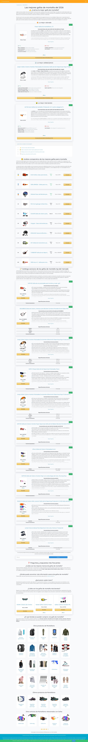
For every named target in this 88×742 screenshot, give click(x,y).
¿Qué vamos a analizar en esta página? (24, 143)
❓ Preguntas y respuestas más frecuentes (28, 153)
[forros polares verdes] (66, 632)
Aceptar (73, 740)
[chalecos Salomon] (21, 648)
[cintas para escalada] (66, 664)
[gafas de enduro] (54, 718)
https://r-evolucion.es (59, 735)
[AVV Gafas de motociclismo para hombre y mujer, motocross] (25, 243)
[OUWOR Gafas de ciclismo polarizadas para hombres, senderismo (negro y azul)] (25, 214)
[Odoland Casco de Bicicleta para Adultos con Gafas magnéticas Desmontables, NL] (25, 194)
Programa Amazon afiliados (27, 735)
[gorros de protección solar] (32, 679)
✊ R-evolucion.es (5, 1)
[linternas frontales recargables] (66, 648)
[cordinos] (43, 664)
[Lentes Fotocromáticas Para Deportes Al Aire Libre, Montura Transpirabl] (23, 533)
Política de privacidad (50, 735)
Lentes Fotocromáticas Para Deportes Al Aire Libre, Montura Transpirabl (44, 528)
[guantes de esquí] (43, 679)
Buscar (58, 557)
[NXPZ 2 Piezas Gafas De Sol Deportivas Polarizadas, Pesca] (23, 375)
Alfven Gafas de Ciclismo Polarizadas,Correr (44, 449)
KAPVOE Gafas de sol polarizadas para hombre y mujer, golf (44, 283)
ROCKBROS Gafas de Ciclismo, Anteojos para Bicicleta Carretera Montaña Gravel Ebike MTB (44, 308)
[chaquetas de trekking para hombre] (32, 648)
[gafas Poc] (43, 718)
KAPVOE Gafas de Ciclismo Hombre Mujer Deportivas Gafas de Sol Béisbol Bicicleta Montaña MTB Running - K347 (47, 424)
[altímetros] (54, 632)
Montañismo (25, 4)
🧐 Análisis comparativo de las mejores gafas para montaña (31, 149)
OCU (53, 576)
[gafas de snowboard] (66, 718)
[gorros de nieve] (21, 679)
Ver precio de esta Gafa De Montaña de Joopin (44, 97)
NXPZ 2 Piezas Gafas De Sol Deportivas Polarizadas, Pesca (44, 369)
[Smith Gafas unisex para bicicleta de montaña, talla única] (25, 175)
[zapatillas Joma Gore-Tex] (66, 699)
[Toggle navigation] (85, 1)
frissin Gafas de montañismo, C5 (44, 26)
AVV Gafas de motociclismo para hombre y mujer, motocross (47, 243)
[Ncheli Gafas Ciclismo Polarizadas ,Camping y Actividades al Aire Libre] (44, 599)
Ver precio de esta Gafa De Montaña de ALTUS (44, 138)
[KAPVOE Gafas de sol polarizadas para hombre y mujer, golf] (23, 289)
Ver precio (67, 174)
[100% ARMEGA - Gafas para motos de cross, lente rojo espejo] (25, 185)
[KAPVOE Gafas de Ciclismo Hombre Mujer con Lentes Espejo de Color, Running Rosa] (23, 481)
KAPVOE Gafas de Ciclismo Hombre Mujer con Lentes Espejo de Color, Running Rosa (44, 476)
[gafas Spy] (32, 718)
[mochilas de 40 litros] (32, 632)
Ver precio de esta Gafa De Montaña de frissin (44, 57)
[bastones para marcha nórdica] (43, 648)
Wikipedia (49, 576)
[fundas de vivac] (43, 632)
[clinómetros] (54, 664)
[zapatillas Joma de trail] (54, 699)
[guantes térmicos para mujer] (66, 679)
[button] (51, 41)
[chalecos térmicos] (54, 648)
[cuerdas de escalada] (32, 664)
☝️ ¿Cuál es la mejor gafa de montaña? (27, 147)
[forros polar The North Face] (21, 664)
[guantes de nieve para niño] (54, 679)
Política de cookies (37, 735)
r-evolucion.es (19, 4)
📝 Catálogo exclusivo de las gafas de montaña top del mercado (32, 151)
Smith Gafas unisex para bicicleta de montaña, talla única (46, 175)
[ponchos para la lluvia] (21, 632)
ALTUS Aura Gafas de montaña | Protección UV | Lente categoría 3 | (44, 107)
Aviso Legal (43, 735)
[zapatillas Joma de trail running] (43, 699)
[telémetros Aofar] (21, 699)
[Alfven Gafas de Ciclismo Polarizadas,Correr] (23, 455)
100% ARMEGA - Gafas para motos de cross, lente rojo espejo (47, 184)
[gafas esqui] (21, 718)
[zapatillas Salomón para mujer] (32, 699)
